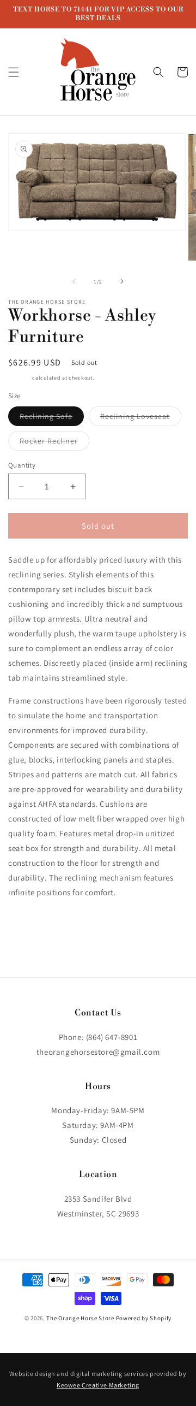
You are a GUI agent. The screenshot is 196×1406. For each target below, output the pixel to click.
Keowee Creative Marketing (98, 1385)
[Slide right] (122, 281)
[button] (14, 72)
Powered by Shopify (144, 1318)
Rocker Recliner (54, 443)
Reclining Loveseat (140, 418)
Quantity (21, 465)
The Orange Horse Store (80, 1318)
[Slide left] (74, 281)
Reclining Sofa (52, 418)
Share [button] (31, 925)
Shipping (19, 377)
